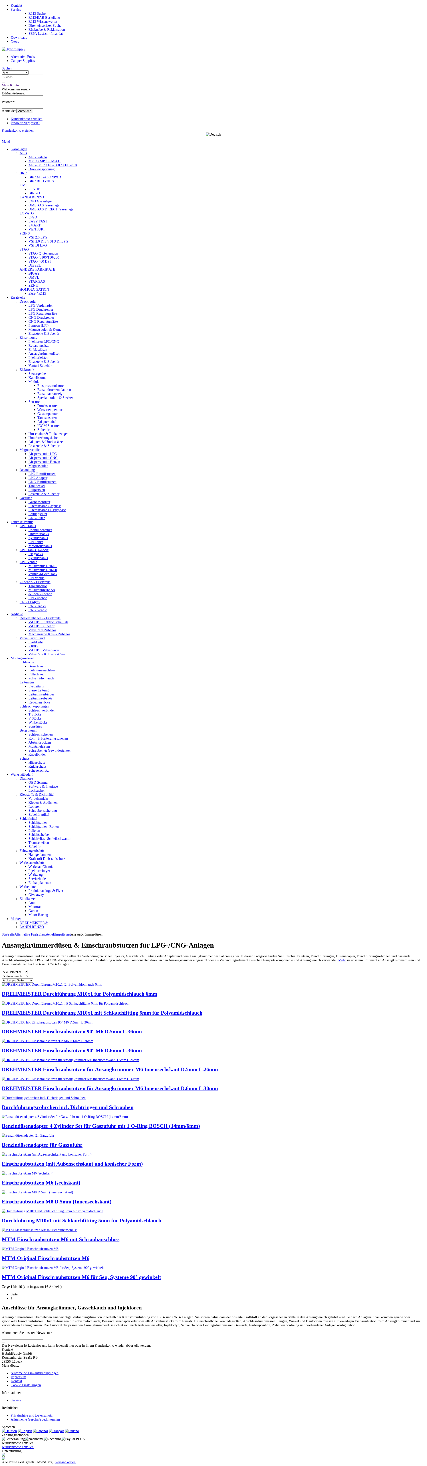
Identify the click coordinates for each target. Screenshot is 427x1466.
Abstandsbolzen (39, 742)
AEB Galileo (37, 157)
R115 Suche (37, 13)
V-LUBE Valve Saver (43, 650)
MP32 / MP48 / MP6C (44, 161)
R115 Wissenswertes (42, 21)
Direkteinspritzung (41, 169)
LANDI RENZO (32, 197)
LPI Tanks (35, 542)
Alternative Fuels (23, 57)
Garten (33, 911)
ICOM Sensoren (48, 426)
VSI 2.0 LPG (37, 237)
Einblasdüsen (37, 349)
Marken (16, 919)
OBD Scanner (38, 782)
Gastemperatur (47, 414)
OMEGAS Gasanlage (43, 205)
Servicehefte (37, 879)
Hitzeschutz (36, 762)
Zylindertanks (38, 538)
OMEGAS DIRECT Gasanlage (50, 209)
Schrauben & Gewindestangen (49, 750)
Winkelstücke (37, 722)
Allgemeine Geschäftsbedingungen (35, 1419)
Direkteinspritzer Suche (44, 25)
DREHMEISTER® (34, 923)
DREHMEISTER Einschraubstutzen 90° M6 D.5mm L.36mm (72, 1031)
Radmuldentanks (40, 530)
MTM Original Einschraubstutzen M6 (45, 1258)
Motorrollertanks (40, 546)
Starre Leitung (38, 690)
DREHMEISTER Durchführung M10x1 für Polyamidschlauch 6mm (79, 994)
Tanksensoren (47, 418)
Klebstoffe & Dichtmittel (37, 794)
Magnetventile (30, 450)
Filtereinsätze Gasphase (44, 506)
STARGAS (36, 281)
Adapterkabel (46, 422)
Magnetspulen (38, 466)
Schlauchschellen (40, 734)
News (15, 41)
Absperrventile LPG (42, 454)
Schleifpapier (37, 822)
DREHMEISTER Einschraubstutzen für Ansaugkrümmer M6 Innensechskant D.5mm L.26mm (110, 1069)
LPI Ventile (36, 578)
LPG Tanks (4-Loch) (34, 550)
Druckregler (28, 301)
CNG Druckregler (41, 317)
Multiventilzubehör (41, 590)
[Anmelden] (3, 1342)
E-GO (32, 217)
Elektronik (27, 369)
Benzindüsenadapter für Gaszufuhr (42, 1145)
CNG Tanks (37, 606)
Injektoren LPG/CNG (43, 341)
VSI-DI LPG (37, 245)
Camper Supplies (23, 61)
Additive (17, 614)
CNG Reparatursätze (43, 321)
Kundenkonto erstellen (26, 119)
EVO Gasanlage (40, 201)
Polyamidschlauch (41, 678)
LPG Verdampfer (40, 305)
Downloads (19, 37)
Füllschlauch (37, 674)
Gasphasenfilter (39, 502)
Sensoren (34, 402)
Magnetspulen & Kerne (44, 329)
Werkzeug (35, 875)
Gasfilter (26, 498)
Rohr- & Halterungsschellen (48, 738)
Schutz (24, 758)
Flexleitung (36, 686)
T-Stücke (34, 714)
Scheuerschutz (38, 770)
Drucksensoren (47, 406)
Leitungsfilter (37, 514)
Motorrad (35, 907)
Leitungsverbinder (41, 694)
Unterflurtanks (38, 534)
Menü (6, 141)
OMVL (33, 277)
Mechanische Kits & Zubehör (49, 634)
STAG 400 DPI (39, 261)
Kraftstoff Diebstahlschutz (46, 858)
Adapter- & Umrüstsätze (45, 442)
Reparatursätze (38, 345)
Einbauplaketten (39, 883)
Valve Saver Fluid (32, 638)
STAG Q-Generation (43, 253)
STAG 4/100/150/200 (43, 257)
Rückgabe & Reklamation (46, 29)
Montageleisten (39, 746)
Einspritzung (28, 337)
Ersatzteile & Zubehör (43, 333)
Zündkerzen (28, 899)
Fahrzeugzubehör (32, 850)
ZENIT (33, 285)
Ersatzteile (18, 297)
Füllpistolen (36, 490)
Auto (32, 903)
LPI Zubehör (37, 598)
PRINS (25, 233)
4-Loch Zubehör (40, 594)
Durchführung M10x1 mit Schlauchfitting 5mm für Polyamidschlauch (81, 1220)
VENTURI (36, 229)
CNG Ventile (37, 610)
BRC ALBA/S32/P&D (44, 177)
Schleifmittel (28, 818)
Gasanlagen (19, 149)
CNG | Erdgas (30, 602)
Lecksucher (36, 790)
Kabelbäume (37, 377)
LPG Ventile (28, 562)
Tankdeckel (36, 486)
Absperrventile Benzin (44, 462)
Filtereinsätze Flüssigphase (47, 510)
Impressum (18, 1377)
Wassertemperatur (49, 410)
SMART (34, 225)
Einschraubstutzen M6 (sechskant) (41, 1183)
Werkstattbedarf (22, 774)
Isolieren (34, 806)
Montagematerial (22, 658)
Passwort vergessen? (25, 123)
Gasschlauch (37, 666)
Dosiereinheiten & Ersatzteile (40, 618)
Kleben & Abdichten (43, 802)
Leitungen (27, 682)
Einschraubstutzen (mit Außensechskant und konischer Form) (72, 1164)
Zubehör (43, 430)
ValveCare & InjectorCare (46, 654)
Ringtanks (35, 554)
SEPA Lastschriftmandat (45, 33)
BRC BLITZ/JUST (42, 181)
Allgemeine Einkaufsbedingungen (34, 1373)
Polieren (34, 830)
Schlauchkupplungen (34, 706)
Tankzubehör (37, 586)
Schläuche (27, 662)
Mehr (342, 960)
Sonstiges (35, 726)
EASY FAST (37, 221)
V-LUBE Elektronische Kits (48, 622)
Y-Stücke (34, 718)
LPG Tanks (28, 526)
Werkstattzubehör (32, 863)
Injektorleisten (38, 357)
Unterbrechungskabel (43, 438)
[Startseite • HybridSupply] (13, 49)
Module (33, 381)
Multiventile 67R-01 (42, 566)
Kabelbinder (37, 754)
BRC (23, 173)
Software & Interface (43, 786)
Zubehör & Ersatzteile (35, 582)
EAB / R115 (37, 293)
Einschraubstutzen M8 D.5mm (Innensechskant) (56, 1202)
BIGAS (33, 273)
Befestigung (28, 730)
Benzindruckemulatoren (54, 389)
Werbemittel (28, 887)
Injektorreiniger (39, 871)
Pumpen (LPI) (38, 325)
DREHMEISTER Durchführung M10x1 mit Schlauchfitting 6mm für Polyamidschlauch (102, 1013)
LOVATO (27, 213)
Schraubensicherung (42, 810)
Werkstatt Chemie (40, 867)
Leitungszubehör (40, 698)
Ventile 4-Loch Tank (42, 574)
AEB (23, 153)
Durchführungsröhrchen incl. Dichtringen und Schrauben (67, 1107)
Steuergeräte (37, 373)
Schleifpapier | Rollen (43, 826)
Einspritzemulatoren (51, 385)
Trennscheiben (38, 842)
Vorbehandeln (38, 798)
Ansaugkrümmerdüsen (44, 353)
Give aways (36, 895)
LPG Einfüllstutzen (42, 474)
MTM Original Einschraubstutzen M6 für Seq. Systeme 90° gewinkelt (81, 1277)
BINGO (34, 193)
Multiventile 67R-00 (42, 570)
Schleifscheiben (39, 834)
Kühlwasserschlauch (42, 670)
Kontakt (16, 5)
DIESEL (34, 265)
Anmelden (24, 111)
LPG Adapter (37, 478)
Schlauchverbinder (41, 710)
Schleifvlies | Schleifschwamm (49, 838)
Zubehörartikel (38, 814)
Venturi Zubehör (40, 365)
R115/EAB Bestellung (44, 17)
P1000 (33, 646)
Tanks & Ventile (22, 522)
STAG (24, 249)
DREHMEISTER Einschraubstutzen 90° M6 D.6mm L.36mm (72, 1050)
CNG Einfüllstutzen (42, 482)
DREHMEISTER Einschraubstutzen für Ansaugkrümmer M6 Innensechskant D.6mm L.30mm (110, 1088)
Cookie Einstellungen (26, 1385)
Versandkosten (65, 1462)
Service (16, 9)
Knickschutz (37, 766)
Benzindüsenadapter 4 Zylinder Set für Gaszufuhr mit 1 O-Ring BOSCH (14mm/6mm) (101, 1126)
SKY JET (35, 189)
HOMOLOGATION (34, 289)
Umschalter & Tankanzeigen (48, 434)
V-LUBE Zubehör (41, 626)
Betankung (27, 470)
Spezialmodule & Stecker (55, 398)
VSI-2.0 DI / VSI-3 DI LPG (48, 241)
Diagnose (26, 778)
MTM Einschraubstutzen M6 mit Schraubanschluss (60, 1239)
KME (24, 185)
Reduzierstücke (39, 702)
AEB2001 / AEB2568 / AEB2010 (52, 165)
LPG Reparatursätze (42, 313)
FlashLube (35, 642)
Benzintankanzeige (50, 394)
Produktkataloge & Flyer (45, 891)
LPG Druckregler (40, 309)
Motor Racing (38, 915)
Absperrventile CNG (43, 458)
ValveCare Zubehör (42, 630)
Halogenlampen (39, 854)
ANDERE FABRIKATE (37, 269)
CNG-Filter (36, 518)
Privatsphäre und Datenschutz (31, 1415)
